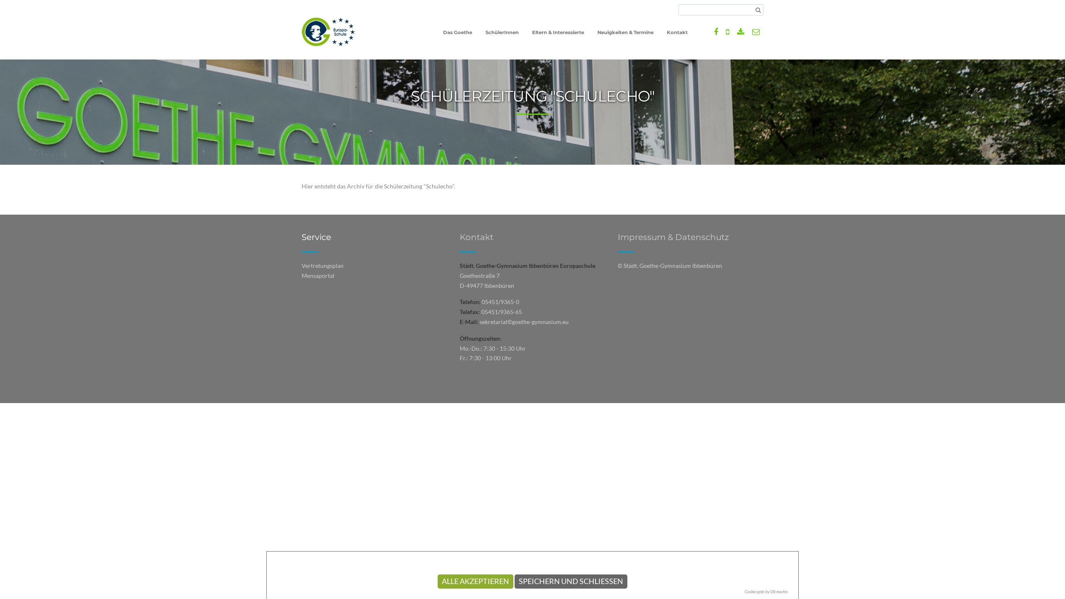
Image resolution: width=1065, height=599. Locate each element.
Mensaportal (318, 275)
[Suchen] (758, 10)
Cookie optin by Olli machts (766, 591)
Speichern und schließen (571, 581)
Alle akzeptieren (475, 581)
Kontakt (476, 237)
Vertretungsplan (323, 265)
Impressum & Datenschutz (673, 237)
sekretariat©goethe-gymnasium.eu (524, 321)
